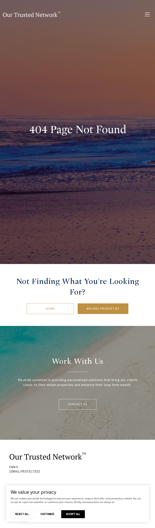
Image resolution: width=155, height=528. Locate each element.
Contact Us (78, 404)
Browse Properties (103, 308)
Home (50, 308)
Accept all (73, 514)
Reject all (22, 514)
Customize (47, 514)
